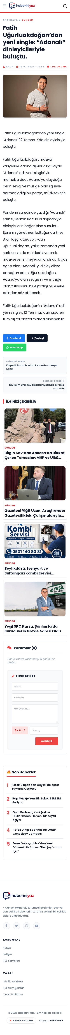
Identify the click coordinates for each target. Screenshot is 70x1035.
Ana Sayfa (10, 20)
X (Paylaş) (38, 338)
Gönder (46, 741)
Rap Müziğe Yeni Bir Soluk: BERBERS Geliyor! (37, 800)
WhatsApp (16, 347)
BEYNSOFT (56, 1020)
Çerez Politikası (13, 994)
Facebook (16, 338)
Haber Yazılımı (23, 1020)
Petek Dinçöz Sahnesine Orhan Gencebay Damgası (35, 832)
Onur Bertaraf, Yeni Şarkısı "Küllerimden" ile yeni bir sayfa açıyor (34, 816)
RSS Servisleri (11, 961)
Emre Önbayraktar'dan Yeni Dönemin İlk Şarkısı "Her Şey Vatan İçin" (37, 847)
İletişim (7, 954)
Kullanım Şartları (14, 988)
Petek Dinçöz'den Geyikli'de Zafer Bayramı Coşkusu (35, 787)
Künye (7, 948)
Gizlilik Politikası (13, 981)
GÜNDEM (27, 20)
